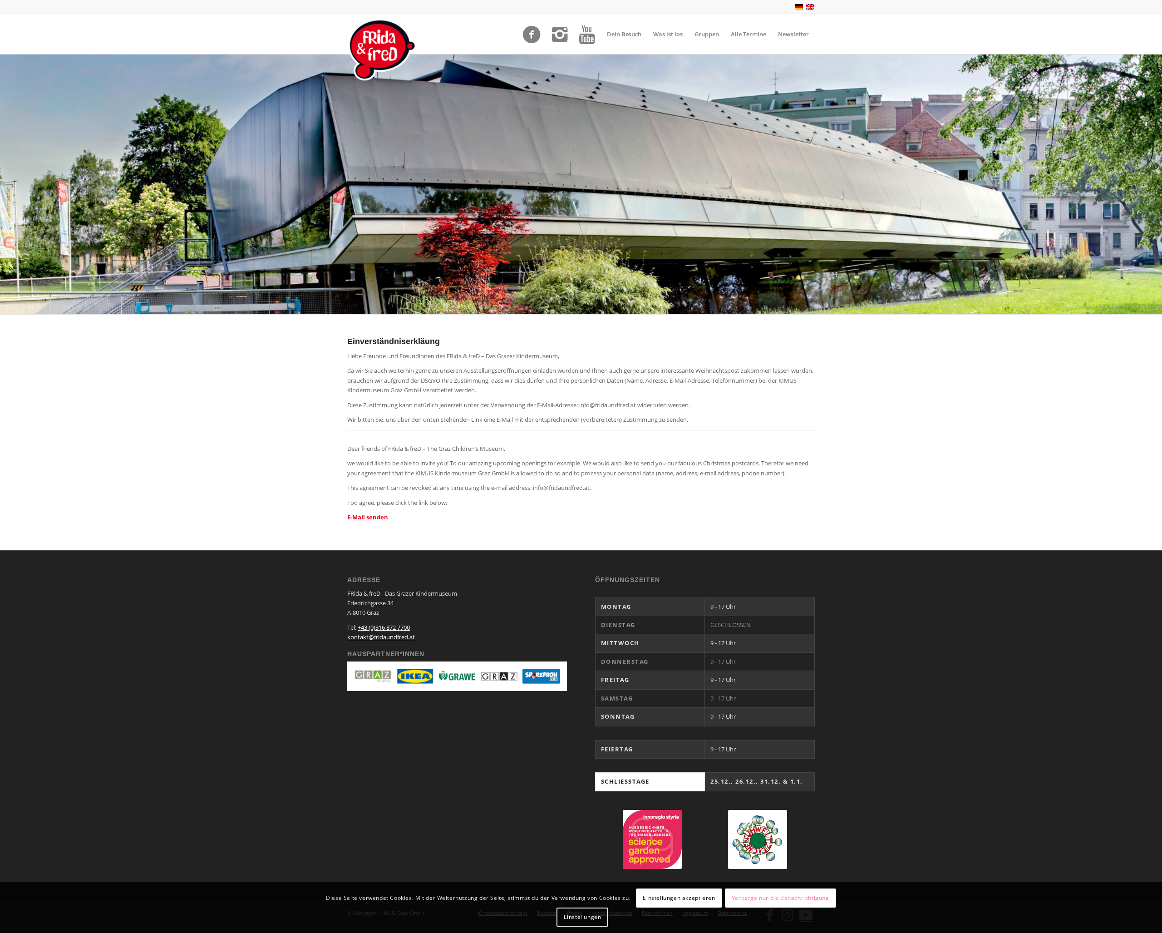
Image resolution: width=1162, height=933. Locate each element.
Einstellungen (582, 917)
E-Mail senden (367, 517)
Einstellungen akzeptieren (679, 897)
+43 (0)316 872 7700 (384, 627)
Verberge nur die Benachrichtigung (780, 897)
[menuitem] (624, 34)
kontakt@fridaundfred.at (381, 637)
